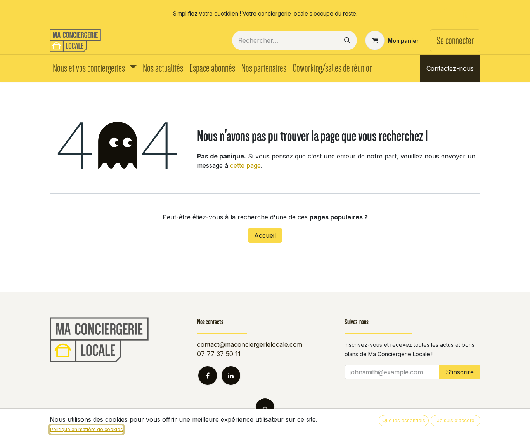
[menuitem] (95, 68)
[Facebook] (443, 13)
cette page (245, 165)
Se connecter (455, 40)
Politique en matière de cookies (86, 429)
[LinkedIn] (468, 13)
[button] (265, 407)
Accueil (265, 235)
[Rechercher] (347, 40)
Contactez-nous (450, 68)
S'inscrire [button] (460, 372)
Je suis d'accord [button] (456, 420)
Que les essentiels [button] (403, 420)
